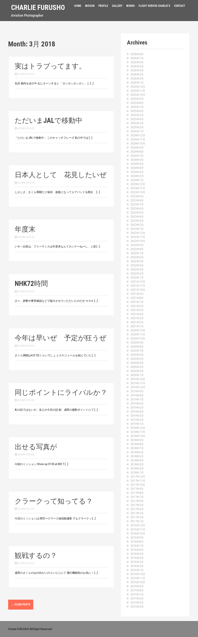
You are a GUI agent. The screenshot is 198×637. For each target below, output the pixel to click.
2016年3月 (137, 561)
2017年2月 (137, 517)
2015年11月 (138, 578)
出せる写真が (36, 447)
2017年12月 (138, 476)
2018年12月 (138, 427)
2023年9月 (137, 196)
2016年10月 (138, 533)
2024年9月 (137, 147)
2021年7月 (137, 302)
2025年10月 (138, 94)
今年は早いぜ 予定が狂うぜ (60, 338)
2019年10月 (138, 387)
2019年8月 (137, 395)
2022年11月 (138, 237)
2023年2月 (137, 224)
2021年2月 (137, 322)
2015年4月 (137, 606)
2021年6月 (137, 306)
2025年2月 (137, 127)
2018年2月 (137, 468)
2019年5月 (137, 407)
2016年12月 (138, 525)
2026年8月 (137, 54)
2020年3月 (137, 367)
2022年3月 (137, 269)
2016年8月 (137, 541)
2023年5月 (137, 212)
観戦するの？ (36, 555)
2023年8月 (137, 200)
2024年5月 (137, 163)
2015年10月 (138, 582)
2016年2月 (137, 566)
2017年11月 (138, 480)
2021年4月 (137, 314)
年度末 (25, 229)
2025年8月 (137, 102)
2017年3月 (137, 513)
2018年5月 (137, 456)
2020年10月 (138, 338)
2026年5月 (137, 66)
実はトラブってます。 (50, 66)
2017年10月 (138, 484)
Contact (179, 5)
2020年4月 (137, 362)
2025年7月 (137, 107)
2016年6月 (137, 549)
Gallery (117, 5)
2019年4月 (137, 411)
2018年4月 (137, 460)
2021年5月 (137, 310)
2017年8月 (137, 492)
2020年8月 (137, 346)
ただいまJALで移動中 (48, 120)
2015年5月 (137, 602)
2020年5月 (137, 358)
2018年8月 (137, 444)
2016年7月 (137, 545)
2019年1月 (137, 423)
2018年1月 (137, 472)
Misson (90, 5)
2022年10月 (138, 241)
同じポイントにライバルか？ (61, 392)
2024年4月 (137, 167)
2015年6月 (137, 598)
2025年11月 (138, 90)
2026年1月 (137, 82)
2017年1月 (137, 521)
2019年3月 (137, 415)
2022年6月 (137, 257)
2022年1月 (137, 277)
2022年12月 (138, 232)
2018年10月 (138, 436)
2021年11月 (138, 285)
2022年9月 (137, 245)
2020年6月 (137, 354)
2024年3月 (137, 172)
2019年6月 (137, 403)
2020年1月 (137, 375)
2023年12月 (138, 184)
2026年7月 (137, 58)
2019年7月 (137, 399)
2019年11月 (138, 383)
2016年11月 (138, 529)
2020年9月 (137, 342)
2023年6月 (137, 208)
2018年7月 (137, 448)
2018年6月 (137, 452)
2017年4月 (137, 509)
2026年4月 (137, 70)
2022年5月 (137, 261)
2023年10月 (138, 192)
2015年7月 (137, 594)
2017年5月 (137, 505)
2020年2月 (137, 371)
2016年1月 (137, 570)
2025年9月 (137, 98)
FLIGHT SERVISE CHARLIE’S (154, 5)
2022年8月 (137, 249)
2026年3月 (137, 74)
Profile (103, 5)
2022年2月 (137, 273)
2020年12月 (138, 330)
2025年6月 (137, 111)
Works (130, 5)
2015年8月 (137, 590)
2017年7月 (137, 496)
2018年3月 (137, 464)
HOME (77, 5)
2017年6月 (137, 501)
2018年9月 (137, 440)
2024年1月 (137, 180)
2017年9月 (137, 488)
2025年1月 (137, 131)
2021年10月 (138, 289)
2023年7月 (137, 204)
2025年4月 (137, 119)
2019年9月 (137, 391)
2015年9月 (137, 586)
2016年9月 (137, 537)
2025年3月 (137, 123)
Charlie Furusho (38, 7)
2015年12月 (138, 574)
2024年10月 (138, 143)
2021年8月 (137, 297)
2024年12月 (138, 135)
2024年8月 (137, 151)
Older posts (20, 604)
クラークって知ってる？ (54, 501)
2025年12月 (138, 86)
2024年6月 (137, 159)
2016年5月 (137, 553)
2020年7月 (137, 350)
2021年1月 (137, 326)
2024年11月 (138, 139)
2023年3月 (137, 220)
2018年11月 (138, 432)
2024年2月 (137, 176)
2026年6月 (137, 62)
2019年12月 (138, 379)
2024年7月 (137, 155)
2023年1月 (137, 228)
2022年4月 (137, 265)
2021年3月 (137, 318)
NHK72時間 (31, 284)
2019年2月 (137, 419)
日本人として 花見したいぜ (61, 175)
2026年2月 (137, 78)
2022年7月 (137, 253)
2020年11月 (138, 334)
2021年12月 (138, 281)
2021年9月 (137, 293)
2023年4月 (137, 216)
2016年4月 (137, 557)
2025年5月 (137, 115)
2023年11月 (138, 188)
